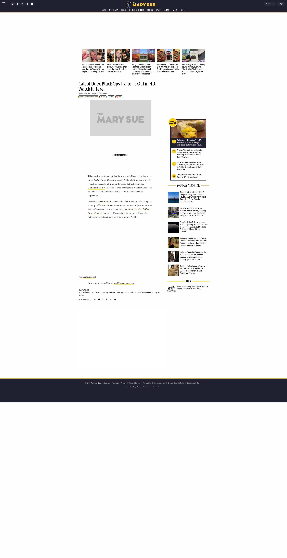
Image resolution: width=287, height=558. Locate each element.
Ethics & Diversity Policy (176, 383)
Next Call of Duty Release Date (144, 292)
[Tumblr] (27, 5)
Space (158, 10)
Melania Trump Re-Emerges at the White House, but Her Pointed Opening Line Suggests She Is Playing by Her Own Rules (193, 255)
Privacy (123, 383)
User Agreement (159, 383)
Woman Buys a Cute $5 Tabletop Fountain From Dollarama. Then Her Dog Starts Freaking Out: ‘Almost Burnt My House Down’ (193, 69)
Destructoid (105, 201)
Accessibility (147, 383)
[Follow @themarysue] (13, 5)
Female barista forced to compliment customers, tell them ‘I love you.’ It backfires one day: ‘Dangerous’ (117, 68)
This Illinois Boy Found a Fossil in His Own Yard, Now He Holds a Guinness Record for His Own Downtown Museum (192, 269)
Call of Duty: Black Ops (108, 292)
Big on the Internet (136, 10)
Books (123, 10)
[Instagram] (22, 5)
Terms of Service (134, 383)
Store (183, 10)
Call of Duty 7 (96, 292)
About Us (106, 383)
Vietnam (81, 295)
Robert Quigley (85, 93)
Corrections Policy (193, 383)
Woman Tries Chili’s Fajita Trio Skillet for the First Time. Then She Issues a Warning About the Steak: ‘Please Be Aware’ (168, 68)
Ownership (147, 387)
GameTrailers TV (96, 187)
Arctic (80, 292)
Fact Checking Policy (133, 387)
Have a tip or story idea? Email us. (190, 287)
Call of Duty (86, 292)
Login (281, 3)
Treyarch (157, 292)
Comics (150, 10)
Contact (156, 387)
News (104, 10)
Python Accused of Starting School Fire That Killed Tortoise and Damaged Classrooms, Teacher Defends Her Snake (190, 142)
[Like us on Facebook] (17, 5)
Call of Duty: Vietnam (122, 292)
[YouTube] (32, 5)
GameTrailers (89, 276)
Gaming (166, 10)
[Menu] (4, 4)
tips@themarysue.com (124, 282)
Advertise (115, 383)
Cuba (131, 292)
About (175, 10)
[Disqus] (121, 338)
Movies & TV (113, 10)
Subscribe (269, 3)
